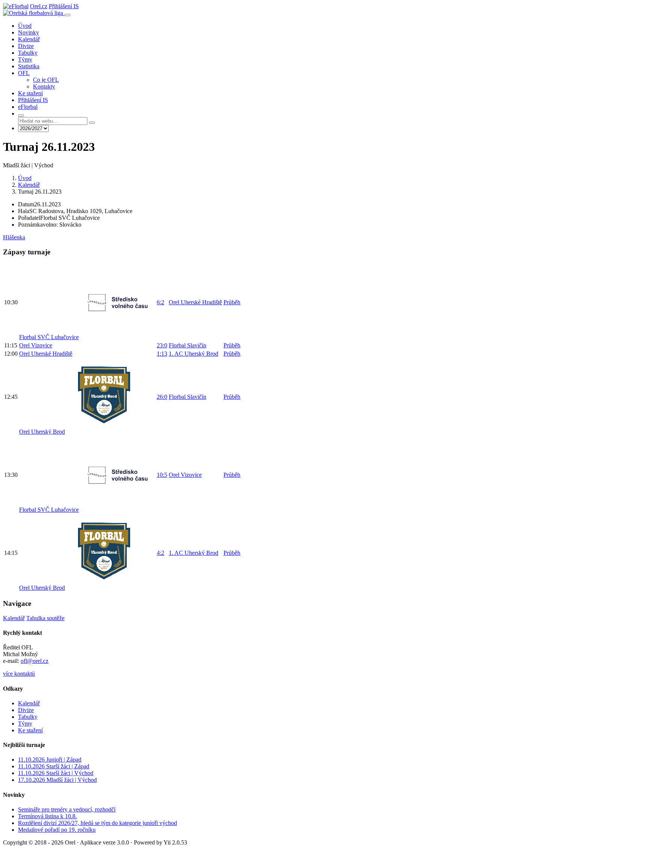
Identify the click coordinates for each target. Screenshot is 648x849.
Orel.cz (38, 6)
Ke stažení (30, 93)
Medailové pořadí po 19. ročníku (57, 829)
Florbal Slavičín (187, 345)
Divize (26, 46)
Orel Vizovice (35, 345)
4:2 (160, 553)
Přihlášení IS (64, 6)
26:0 (162, 397)
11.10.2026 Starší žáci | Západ (53, 766)
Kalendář (29, 39)
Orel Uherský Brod (42, 431)
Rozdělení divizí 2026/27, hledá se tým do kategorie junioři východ (97, 823)
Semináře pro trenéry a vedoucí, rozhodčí (67, 809)
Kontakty (44, 86)
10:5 (162, 475)
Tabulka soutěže (45, 618)
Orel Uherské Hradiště (195, 302)
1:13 (162, 353)
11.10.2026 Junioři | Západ (49, 759)
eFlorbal (28, 107)
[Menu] (67, 15)
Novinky (28, 32)
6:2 (160, 302)
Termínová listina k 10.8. (47, 816)
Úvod (25, 26)
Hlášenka (14, 237)
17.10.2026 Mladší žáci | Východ (57, 780)
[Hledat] (21, 115)
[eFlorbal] (15, 6)
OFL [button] (24, 73)
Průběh (232, 302)
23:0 (162, 345)
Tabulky (28, 53)
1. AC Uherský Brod (193, 353)
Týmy (25, 59)
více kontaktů (19, 673)
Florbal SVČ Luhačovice (49, 337)
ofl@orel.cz (34, 661)
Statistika (28, 66)
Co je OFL (46, 80)
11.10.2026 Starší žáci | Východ (55, 773)
